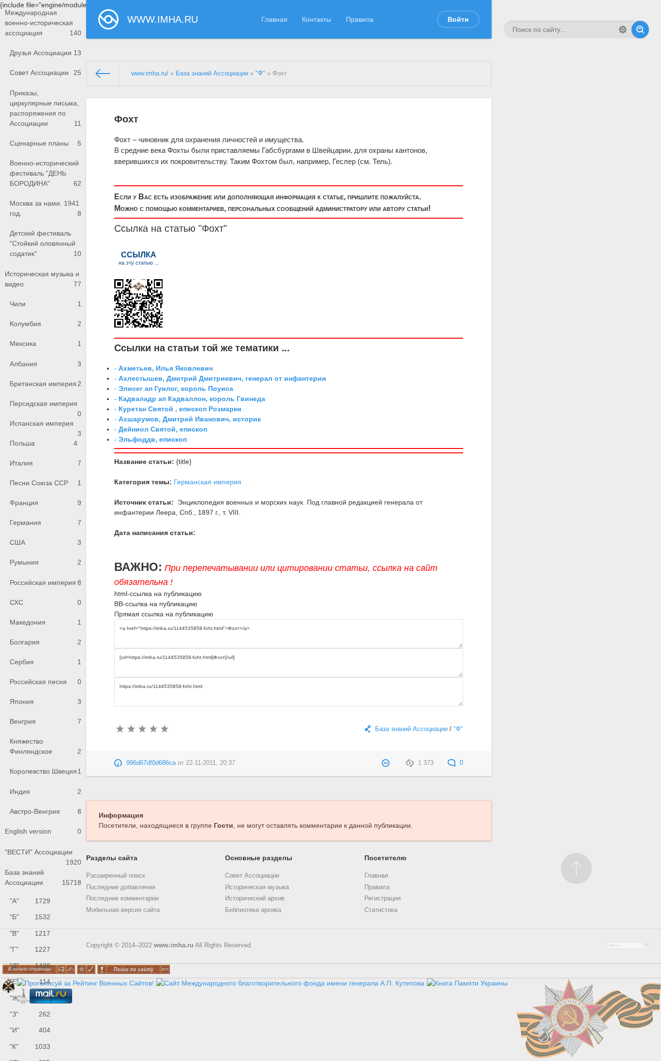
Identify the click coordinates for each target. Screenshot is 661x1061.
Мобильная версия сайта (123, 910)
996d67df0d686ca (151, 763)
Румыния (45, 562)
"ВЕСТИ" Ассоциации (43, 855)
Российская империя (45, 582)
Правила (360, 19)
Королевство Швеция (45, 771)
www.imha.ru (174, 945)
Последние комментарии (122, 898)
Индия (45, 791)
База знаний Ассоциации (43, 877)
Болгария (45, 642)
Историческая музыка (257, 887)
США (45, 542)
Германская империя (207, 482)
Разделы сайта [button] (111, 858)
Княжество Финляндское (45, 746)
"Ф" (260, 73)
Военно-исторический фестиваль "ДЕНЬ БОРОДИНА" (45, 173)
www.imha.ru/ (149, 73)
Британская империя (45, 384)
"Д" (30, 966)
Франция (45, 503)
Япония (45, 701)
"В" (30, 933)
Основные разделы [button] (258, 858)
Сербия (45, 662)
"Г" (30, 949)
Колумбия (45, 324)
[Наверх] (576, 868)
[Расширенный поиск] (622, 29)
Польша (43, 443)
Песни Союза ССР (45, 483)
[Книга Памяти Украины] (467, 983)
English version (43, 831)
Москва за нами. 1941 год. (45, 208)
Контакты (316, 19)
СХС (45, 602)
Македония (45, 622)
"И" (30, 1030)
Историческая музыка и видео (43, 279)
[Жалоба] (387, 763)
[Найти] (640, 29)
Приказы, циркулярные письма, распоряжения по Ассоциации (45, 108)
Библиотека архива (253, 910)
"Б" (30, 917)
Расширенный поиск (115, 875)
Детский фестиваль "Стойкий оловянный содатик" (45, 243)
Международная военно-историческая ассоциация (43, 23)
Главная (274, 19)
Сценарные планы (45, 143)
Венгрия (45, 721)
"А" (30, 901)
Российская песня (45, 682)
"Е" (30, 982)
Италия (45, 463)
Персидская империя (45, 407)
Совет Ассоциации (45, 72)
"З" (30, 1014)
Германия (45, 522)
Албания (45, 364)
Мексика (45, 343)
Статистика (380, 910)
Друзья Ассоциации (45, 53)
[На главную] (103, 73)
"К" (30, 1046)
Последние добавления (120, 887)
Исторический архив (255, 898)
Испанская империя (45, 426)
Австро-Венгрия (45, 811)
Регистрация (382, 898)
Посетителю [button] (385, 858)
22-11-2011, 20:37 (210, 763)
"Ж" (30, 998)
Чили (45, 304)
